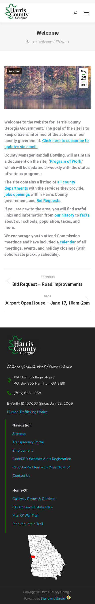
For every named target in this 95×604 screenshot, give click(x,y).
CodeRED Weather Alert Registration (41, 458)
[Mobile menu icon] (86, 12)
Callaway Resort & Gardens (33, 498)
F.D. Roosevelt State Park (32, 507)
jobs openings (17, 194)
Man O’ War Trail (25, 515)
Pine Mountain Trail (27, 524)
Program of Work (65, 161)
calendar (68, 242)
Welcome (14, 71)
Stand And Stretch (53, 598)
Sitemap (19, 433)
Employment (23, 450)
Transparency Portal (28, 442)
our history (64, 215)
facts (84, 215)
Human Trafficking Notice (27, 412)
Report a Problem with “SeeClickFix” (41, 467)
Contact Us (21, 475)
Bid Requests (48, 200)
